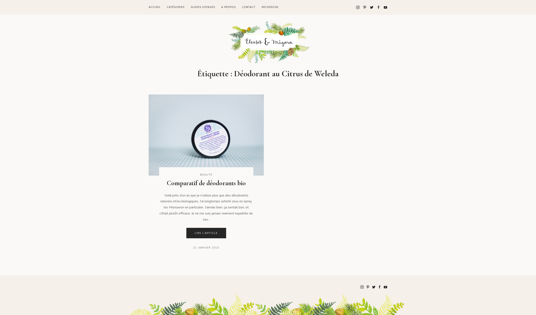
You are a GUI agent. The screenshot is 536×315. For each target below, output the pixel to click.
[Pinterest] (363, 7)
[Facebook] (377, 7)
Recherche (270, 7)
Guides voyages (203, 7)
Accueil (155, 7)
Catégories (175, 7)
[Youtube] (383, 7)
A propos (228, 7)
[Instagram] (358, 7)
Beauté (206, 174)
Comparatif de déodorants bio (206, 183)
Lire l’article (206, 233)
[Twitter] (370, 7)
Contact (248, 7)
